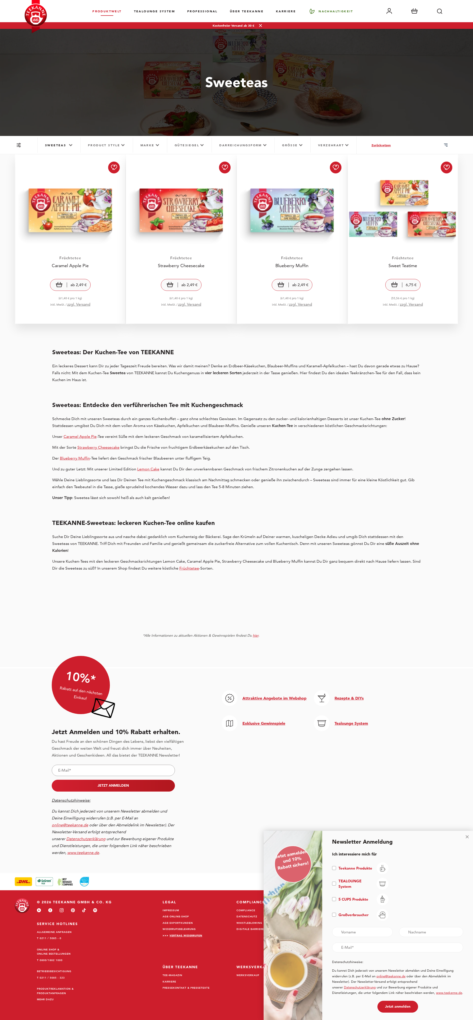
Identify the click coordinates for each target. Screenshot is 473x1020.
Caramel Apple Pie (80, 436)
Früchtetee (189, 568)
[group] (59, 145)
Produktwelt (106, 11)
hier (255, 635)
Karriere (286, 11)
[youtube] (39, 910)
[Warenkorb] (414, 11)
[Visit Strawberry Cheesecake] (181, 239)
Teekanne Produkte (355, 868)
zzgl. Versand (78, 304)
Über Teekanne (247, 11)
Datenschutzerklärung (360, 987)
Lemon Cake (148, 469)
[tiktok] (84, 910)
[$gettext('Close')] (467, 837)
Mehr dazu (45, 999)
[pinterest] (73, 910)
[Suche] (439, 11)
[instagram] (61, 910)
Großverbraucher (353, 914)
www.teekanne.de (449, 993)
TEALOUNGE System (154, 11)
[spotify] (95, 910)
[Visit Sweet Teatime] (403, 239)
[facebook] (50, 910)
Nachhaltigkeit (336, 11)
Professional (202, 11)
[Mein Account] (389, 11)
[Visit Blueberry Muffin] (292, 239)
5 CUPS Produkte (353, 899)
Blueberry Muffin (75, 458)
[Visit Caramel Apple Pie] (70, 239)
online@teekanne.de (70, 825)
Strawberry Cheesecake (98, 447)
